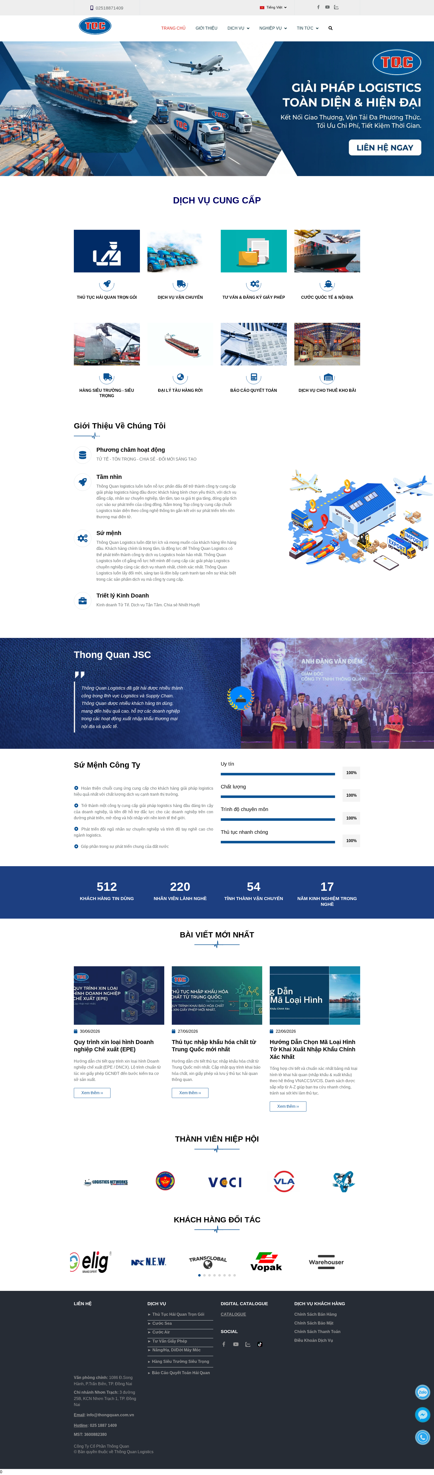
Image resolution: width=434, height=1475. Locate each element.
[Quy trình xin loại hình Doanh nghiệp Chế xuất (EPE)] (119, 995)
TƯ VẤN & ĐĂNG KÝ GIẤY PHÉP (254, 297)
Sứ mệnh (108, 533)
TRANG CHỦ (173, 28)
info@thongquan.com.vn (104, 1415)
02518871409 (109, 8)
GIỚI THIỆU (207, 28)
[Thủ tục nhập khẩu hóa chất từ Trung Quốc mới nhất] (217, 995)
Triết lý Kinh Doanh (122, 595)
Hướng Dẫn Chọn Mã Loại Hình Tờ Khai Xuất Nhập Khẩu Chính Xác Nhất (312, 1049)
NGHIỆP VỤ (270, 28)
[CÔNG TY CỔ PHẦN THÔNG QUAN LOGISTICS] (224, 1344)
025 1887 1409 (95, 1425)
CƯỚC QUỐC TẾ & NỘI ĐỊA (327, 297)
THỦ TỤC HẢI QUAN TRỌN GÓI (107, 297)
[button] (273, 7)
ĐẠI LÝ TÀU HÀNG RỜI (180, 390)
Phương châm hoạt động (130, 450)
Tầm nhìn (109, 477)
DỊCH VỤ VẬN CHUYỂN (180, 297)
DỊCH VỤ (236, 28)
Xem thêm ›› (92, 1093)
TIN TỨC (305, 28)
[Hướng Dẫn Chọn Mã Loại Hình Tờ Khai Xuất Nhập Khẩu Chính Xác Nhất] (315, 995)
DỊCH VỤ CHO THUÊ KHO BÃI (327, 390)
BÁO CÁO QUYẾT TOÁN (253, 390)
